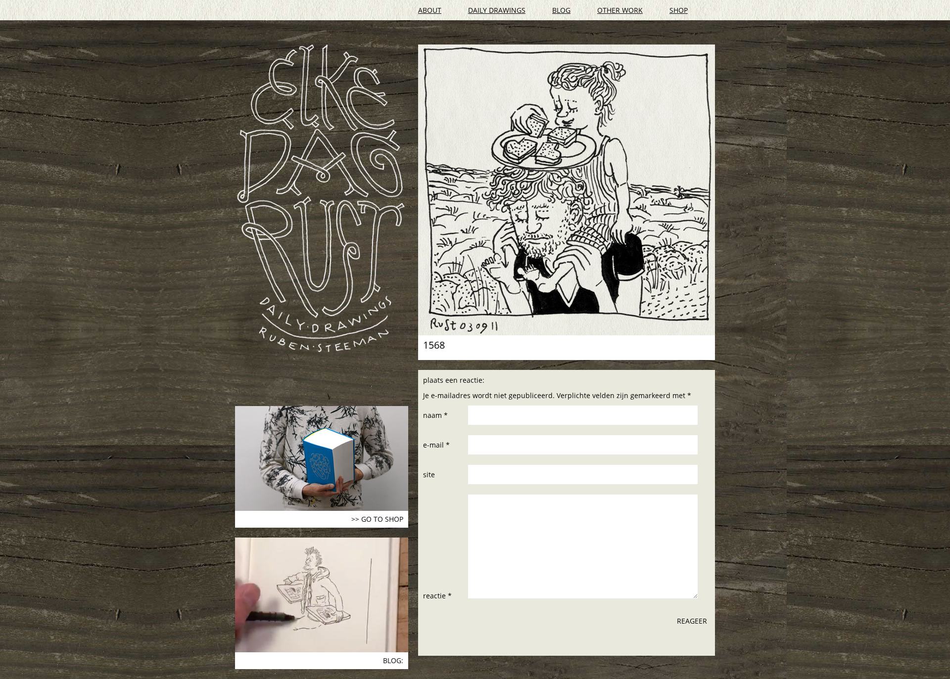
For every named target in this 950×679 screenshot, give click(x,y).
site (429, 474)
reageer (692, 621)
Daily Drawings (496, 10)
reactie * (437, 595)
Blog (561, 10)
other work (620, 10)
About (429, 10)
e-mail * (436, 445)
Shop (678, 10)
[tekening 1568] (566, 190)
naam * (435, 415)
